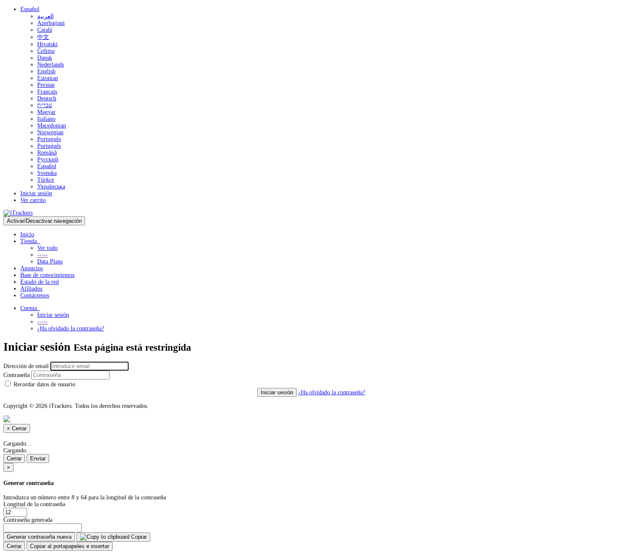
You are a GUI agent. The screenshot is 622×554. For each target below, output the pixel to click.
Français (47, 92)
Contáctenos (34, 295)
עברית (44, 105)
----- (42, 255)
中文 (43, 37)
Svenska (47, 173)
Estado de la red (39, 282)
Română (47, 153)
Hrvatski (47, 44)
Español (29, 9)
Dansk (44, 58)
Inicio (27, 234)
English (46, 71)
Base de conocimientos (47, 275)
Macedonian (51, 125)
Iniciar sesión (36, 193)
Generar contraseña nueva (39, 537)
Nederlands (50, 64)
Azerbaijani (51, 23)
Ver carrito (33, 200)
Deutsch (46, 98)
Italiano (46, 119)
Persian (46, 85)
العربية (45, 16)
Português (49, 139)
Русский (47, 159)
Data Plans (50, 261)
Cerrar (14, 458)
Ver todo (47, 248)
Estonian (47, 78)
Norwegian (50, 132)
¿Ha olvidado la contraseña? (70, 328)
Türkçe (45, 180)
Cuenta (30, 308)
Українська (51, 186)
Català (44, 30)
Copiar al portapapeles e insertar (69, 546)
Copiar (138, 537)
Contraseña (16, 375)
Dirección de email (26, 366)
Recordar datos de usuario (43, 384)
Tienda (30, 241)
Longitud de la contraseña (34, 504)
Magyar (46, 112)
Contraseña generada (27, 520)
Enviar (38, 458)
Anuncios (31, 268)
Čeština (46, 51)
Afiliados (31, 288)
